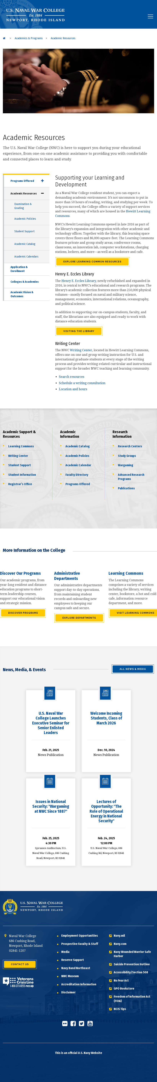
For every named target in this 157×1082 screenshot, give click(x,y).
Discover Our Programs (20, 573)
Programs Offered (22, 181)
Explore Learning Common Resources (92, 261)
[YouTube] (91, 1025)
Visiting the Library (78, 331)
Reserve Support (72, 960)
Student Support (24, 231)
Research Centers (130, 446)
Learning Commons (21, 446)
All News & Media (133, 669)
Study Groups (127, 456)
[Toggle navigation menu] (150, 16)
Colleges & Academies (25, 281)
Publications (126, 488)
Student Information (22, 475)
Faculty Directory (76, 475)
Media (65, 952)
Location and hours (73, 389)
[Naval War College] (36, 28)
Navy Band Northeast (75, 968)
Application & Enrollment (19, 269)
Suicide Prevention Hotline (132, 964)
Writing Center (81, 350)
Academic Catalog (24, 244)
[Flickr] (66, 1025)
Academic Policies (25, 218)
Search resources (71, 377)
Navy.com (120, 944)
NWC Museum (70, 976)
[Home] (4, 38)
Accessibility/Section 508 (131, 972)
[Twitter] (83, 1025)
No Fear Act (121, 980)
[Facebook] (74, 1025)
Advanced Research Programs (131, 477)
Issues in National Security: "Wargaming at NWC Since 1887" (50, 806)
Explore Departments (79, 618)
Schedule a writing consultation (82, 383)
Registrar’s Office (20, 484)
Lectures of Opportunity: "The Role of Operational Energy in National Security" (106, 811)
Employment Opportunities (79, 935)
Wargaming (125, 465)
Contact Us (20, 964)
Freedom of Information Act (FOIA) (132, 999)
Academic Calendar (78, 465)
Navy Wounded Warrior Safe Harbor (132, 954)
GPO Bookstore (124, 988)
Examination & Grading (23, 206)
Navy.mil (119, 935)
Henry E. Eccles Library (78, 281)
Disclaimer (68, 992)
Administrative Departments (67, 576)
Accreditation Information (78, 984)
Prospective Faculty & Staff (79, 944)
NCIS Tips (120, 1009)
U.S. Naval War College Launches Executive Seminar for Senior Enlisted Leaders (50, 723)
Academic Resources (24, 193)
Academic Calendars (26, 256)
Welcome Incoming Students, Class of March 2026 (106, 718)
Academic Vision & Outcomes (22, 294)
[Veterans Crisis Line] (18, 985)
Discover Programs (23, 613)
